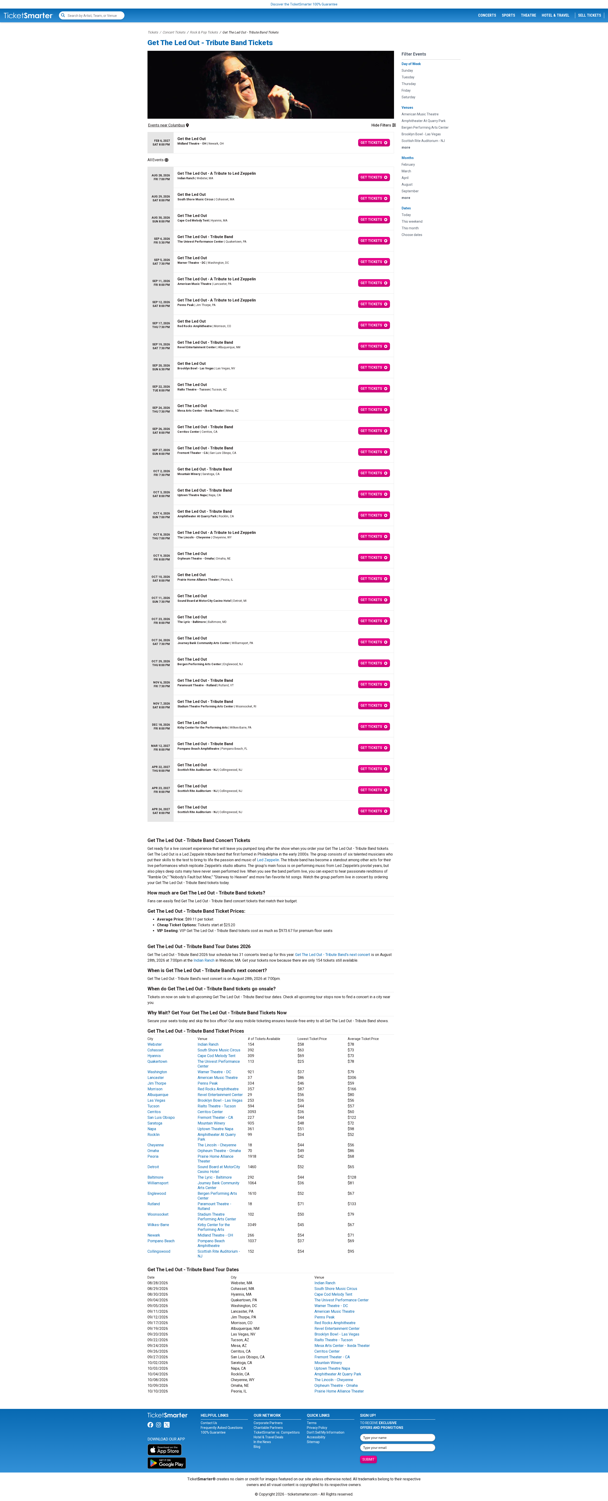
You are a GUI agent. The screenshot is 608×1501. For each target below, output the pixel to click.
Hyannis (154, 1056)
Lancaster (155, 1077)
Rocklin (153, 1134)
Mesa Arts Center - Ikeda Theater (342, 1345)
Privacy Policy (317, 1428)
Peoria (152, 1156)
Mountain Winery (211, 1123)
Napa (151, 1129)
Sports (508, 15)
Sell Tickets (589, 15)
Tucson (153, 1106)
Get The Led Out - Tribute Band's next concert (332, 954)
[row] (270, 142)
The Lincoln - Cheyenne (217, 1145)
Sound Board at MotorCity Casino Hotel (219, 1169)
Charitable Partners (268, 1428)
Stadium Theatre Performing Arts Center (217, 1216)
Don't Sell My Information (325, 1432)
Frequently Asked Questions (222, 1428)
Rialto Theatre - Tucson (217, 1106)
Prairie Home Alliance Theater (339, 1391)
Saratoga (154, 1123)
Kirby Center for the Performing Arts (214, 1227)
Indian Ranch (204, 960)
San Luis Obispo (161, 1117)
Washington (157, 1072)
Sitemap (313, 1442)
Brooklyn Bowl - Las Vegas (220, 1100)
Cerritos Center (210, 1112)
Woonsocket (157, 1214)
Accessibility (316, 1437)
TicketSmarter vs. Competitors (277, 1432)
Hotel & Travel (555, 15)
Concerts (487, 15)
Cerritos (154, 1112)
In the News (262, 1442)
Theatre (528, 15)
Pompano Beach (161, 1241)
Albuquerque (157, 1094)
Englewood (156, 1193)
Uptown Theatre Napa (215, 1129)
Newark (153, 1235)
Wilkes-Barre (158, 1225)
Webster (154, 1044)
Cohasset (155, 1050)
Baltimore (155, 1177)
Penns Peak (208, 1083)
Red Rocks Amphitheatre (218, 1089)
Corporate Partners (268, 1423)
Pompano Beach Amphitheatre (211, 1243)
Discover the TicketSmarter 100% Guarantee (304, 4)
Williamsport (157, 1183)
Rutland (153, 1204)
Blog (257, 1447)
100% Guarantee (213, 1432)
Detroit (153, 1167)
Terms (312, 1423)
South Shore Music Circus (219, 1050)
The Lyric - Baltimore (215, 1177)
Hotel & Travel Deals (268, 1437)
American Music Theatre (218, 1077)
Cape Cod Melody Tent (216, 1056)
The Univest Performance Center (341, 1300)
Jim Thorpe (156, 1083)
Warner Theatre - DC (214, 1072)
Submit (368, 1459)
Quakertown (157, 1061)
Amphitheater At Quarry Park (337, 1374)
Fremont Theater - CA (215, 1117)
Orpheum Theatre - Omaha (219, 1150)
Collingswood (158, 1251)
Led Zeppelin (268, 860)
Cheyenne (155, 1145)
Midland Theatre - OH (215, 1235)
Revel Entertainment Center (220, 1094)
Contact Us (209, 1423)
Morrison (154, 1089)
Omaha (153, 1150)
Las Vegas (156, 1100)
